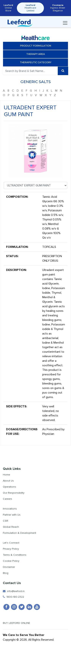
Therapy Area (35, 54)
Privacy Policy (11, 548)
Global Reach (11, 526)
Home (6, 474)
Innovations (10, 508)
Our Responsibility (13, 492)
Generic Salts (35, 81)
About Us (8, 480)
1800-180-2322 (14, 596)
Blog (5, 573)
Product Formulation (35, 45)
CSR (5, 520)
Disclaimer (9, 567)
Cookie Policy (11, 561)
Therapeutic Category (35, 62)
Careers (7, 498)
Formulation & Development (19, 533)
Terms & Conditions (14, 554)
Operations (9, 486)
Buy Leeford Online (17, 623)
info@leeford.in (15, 591)
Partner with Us (11, 514)
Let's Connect (11, 542)
